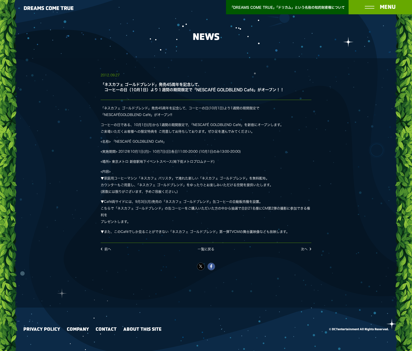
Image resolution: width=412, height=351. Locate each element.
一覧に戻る (206, 249)
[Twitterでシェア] (200, 266)
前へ (107, 249)
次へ (304, 249)
